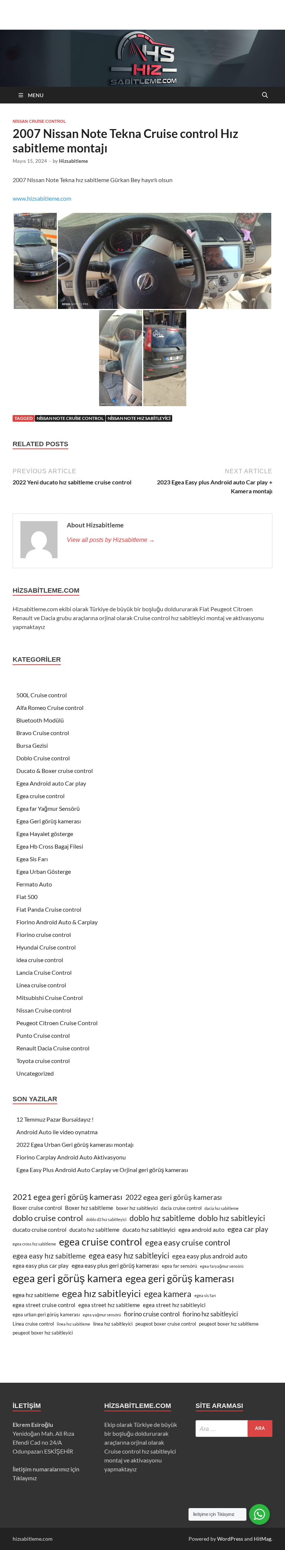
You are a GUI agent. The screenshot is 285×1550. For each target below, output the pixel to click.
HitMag (262, 1539)
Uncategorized (35, 1073)
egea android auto (201, 1229)
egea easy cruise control (187, 1242)
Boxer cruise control (37, 1208)
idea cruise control (39, 959)
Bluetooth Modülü (40, 720)
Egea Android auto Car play (51, 783)
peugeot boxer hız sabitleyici (43, 1333)
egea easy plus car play (41, 1266)
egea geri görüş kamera (67, 1277)
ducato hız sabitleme (94, 1230)
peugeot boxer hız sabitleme (229, 1324)
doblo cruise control (48, 1218)
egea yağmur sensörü (102, 1314)
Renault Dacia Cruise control (52, 1048)
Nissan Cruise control (39, 121)
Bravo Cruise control (42, 732)
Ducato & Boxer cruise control (54, 770)
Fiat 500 (26, 896)
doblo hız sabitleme (162, 1217)
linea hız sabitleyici (112, 1324)
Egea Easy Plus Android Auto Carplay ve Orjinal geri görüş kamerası (102, 1169)
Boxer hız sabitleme (89, 1208)
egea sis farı (205, 1295)
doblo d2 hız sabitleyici (106, 1219)
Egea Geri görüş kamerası (48, 821)
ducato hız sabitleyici (149, 1229)
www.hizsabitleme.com (42, 198)
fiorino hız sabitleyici (210, 1314)
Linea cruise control (41, 984)
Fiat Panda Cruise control (48, 909)
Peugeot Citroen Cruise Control (57, 1022)
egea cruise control (100, 1241)
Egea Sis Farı (32, 858)
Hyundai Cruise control (46, 947)
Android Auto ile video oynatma (57, 1131)
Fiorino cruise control (43, 934)
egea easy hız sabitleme (49, 1256)
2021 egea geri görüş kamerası (67, 1197)
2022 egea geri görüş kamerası (173, 1197)
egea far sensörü (179, 1266)
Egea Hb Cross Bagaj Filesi (49, 846)
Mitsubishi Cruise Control (49, 997)
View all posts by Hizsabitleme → (111, 540)
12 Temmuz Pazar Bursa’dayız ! (55, 1119)
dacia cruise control (181, 1208)
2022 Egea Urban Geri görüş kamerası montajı (75, 1144)
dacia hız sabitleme (221, 1208)
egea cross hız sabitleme (34, 1243)
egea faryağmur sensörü (221, 1266)
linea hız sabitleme (73, 1324)
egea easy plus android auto (209, 1256)
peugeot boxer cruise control (165, 1324)
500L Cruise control (41, 694)
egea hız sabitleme (36, 1294)
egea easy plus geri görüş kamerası (115, 1265)
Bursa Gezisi (32, 745)
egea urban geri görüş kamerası (46, 1314)
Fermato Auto (34, 884)
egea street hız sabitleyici (174, 1305)
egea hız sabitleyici (101, 1293)
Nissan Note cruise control (70, 418)
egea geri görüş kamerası (179, 1278)
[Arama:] (234, 1428)
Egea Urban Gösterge (43, 871)
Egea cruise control (40, 795)
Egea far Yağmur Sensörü (48, 808)
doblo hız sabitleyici (231, 1217)
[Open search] (265, 95)
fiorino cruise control (152, 1314)
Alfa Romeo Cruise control (49, 707)
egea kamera (167, 1294)
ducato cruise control (39, 1229)
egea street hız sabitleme (109, 1305)
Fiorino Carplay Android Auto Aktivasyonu (71, 1157)
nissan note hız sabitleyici (139, 418)
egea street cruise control (44, 1305)
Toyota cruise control (43, 1060)
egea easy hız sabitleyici (129, 1255)
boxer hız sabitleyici (137, 1208)
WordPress (230, 1539)
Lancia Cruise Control (44, 972)
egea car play (247, 1229)
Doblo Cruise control (43, 757)
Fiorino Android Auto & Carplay (57, 921)
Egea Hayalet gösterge (44, 833)
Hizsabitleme (73, 161)
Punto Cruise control (43, 1035)
